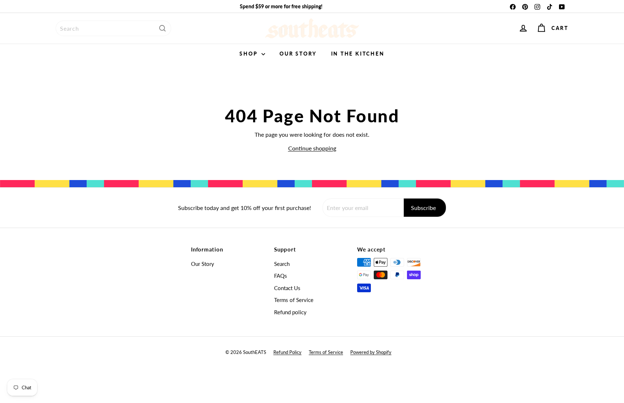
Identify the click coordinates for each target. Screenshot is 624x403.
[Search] (162, 28)
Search (282, 263)
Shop (249, 54)
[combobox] (113, 28)
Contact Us (287, 288)
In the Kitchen (358, 54)
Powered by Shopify (370, 352)
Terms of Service (293, 300)
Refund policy (290, 312)
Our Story (298, 54)
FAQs (280, 275)
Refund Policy (287, 352)
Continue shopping (312, 148)
